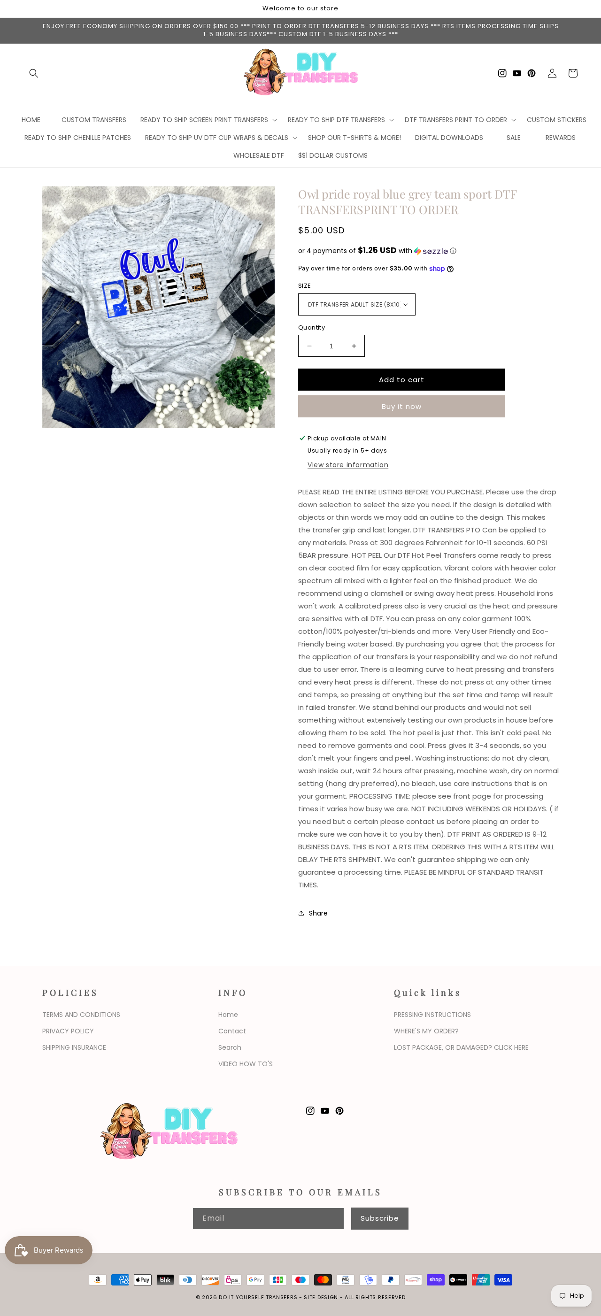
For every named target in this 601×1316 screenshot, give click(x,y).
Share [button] (318, 913)
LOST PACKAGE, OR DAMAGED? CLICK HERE (461, 1047)
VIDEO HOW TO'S (245, 1064)
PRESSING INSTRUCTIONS (432, 1014)
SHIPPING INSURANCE (74, 1047)
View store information (348, 464)
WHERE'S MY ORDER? (426, 1031)
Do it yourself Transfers (258, 1297)
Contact (232, 1031)
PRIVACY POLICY (68, 1031)
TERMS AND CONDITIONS (81, 1014)
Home (228, 1014)
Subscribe (380, 1218)
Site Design (321, 1297)
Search (229, 1047)
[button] (33, 73)
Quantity (311, 327)
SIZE (304, 285)
